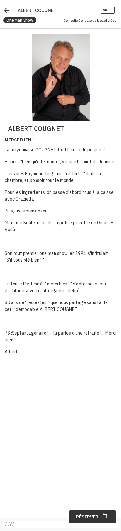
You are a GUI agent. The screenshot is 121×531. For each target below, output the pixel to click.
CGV (9, 524)
